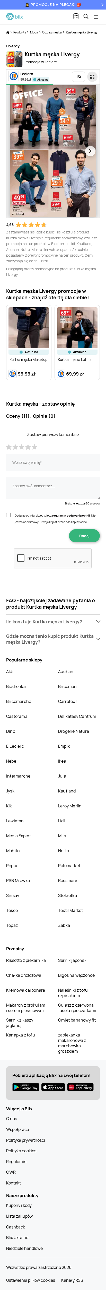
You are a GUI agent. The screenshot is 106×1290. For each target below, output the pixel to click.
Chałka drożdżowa (23, 975)
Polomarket (69, 865)
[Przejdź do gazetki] (92, 77)
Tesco (12, 910)
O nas (11, 1118)
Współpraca (17, 1129)
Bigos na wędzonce (76, 975)
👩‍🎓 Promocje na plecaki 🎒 (53, 4)
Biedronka (16, 686)
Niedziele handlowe (24, 1248)
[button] (53, 622)
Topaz (12, 925)
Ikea (62, 761)
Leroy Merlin (70, 806)
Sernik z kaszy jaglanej (19, 1022)
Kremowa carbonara (25, 990)
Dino (10, 731)
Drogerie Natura (73, 731)
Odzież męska (52, 32)
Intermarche (18, 776)
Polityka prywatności (25, 1140)
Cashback (15, 1227)
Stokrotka (67, 895)
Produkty (19, 32)
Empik (64, 746)
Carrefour (67, 701)
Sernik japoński (72, 960)
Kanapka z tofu (20, 1035)
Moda (34, 32)
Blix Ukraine (17, 1237)
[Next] (102, 5)
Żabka (64, 925)
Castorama (17, 716)
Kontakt (13, 1183)
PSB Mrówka (18, 880)
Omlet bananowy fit (77, 1020)
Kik (9, 806)
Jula (62, 776)
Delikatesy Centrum (77, 716)
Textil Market (70, 910)
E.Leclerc (15, 746)
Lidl (61, 821)
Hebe (11, 761)
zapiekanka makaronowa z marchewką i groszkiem (72, 1043)
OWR (11, 1172)
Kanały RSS (72, 1280)
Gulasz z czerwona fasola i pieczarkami (77, 1007)
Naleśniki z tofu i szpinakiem (74, 992)
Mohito (13, 850)
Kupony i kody (19, 1205)
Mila (62, 836)
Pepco (12, 865)
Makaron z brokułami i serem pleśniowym (26, 1007)
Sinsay (12, 895)
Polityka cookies (21, 1151)
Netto (63, 850)
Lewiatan (15, 821)
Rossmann (68, 880)
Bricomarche (18, 701)
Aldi (9, 671)
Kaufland (67, 791)
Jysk (10, 791)
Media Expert (18, 836)
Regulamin (16, 1161)
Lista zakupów (19, 1216)
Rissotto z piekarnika (26, 960)
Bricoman (67, 686)
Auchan (65, 671)
